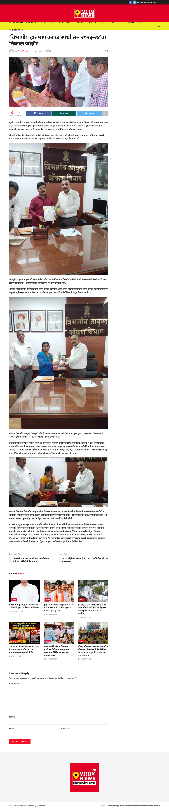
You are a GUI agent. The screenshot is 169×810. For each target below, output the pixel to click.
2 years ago (37, 51)
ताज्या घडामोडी (16, 21)
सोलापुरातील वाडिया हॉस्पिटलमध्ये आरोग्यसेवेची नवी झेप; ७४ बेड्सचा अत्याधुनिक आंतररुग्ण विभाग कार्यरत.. (92, 609)
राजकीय (80, 21)
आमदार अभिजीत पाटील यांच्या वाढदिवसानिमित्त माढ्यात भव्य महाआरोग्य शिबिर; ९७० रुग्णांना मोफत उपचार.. (56, 651)
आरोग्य (44, 21)
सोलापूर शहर (32, 21)
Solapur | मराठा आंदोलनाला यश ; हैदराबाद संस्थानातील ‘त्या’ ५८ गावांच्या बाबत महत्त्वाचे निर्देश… (24, 649)
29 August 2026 (16, 611)
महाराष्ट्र (131, 21)
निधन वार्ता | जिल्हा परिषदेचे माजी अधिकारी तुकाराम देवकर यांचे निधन (24, 606)
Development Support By (25, 806)
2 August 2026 (85, 617)
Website (65, 728)
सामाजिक (91, 21)
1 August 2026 (51, 659)
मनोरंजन (121, 21)
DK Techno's (41, 806)
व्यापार (140, 21)
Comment (14, 683)
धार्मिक (60, 21)
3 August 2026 (51, 614)
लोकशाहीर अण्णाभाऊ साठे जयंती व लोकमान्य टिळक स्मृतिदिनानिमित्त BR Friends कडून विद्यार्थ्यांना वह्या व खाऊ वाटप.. (93, 651)
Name (12, 717)
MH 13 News (22, 51)
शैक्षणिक (70, 21)
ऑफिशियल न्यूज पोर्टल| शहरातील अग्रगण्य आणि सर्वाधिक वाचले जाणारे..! (134, 806)
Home (102, 806)
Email (11, 728)
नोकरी (111, 21)
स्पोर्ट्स (102, 21)
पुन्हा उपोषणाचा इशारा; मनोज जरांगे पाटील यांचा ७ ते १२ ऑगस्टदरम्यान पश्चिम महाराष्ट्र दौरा (58, 607)
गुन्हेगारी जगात (16, 29)
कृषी (52, 21)
